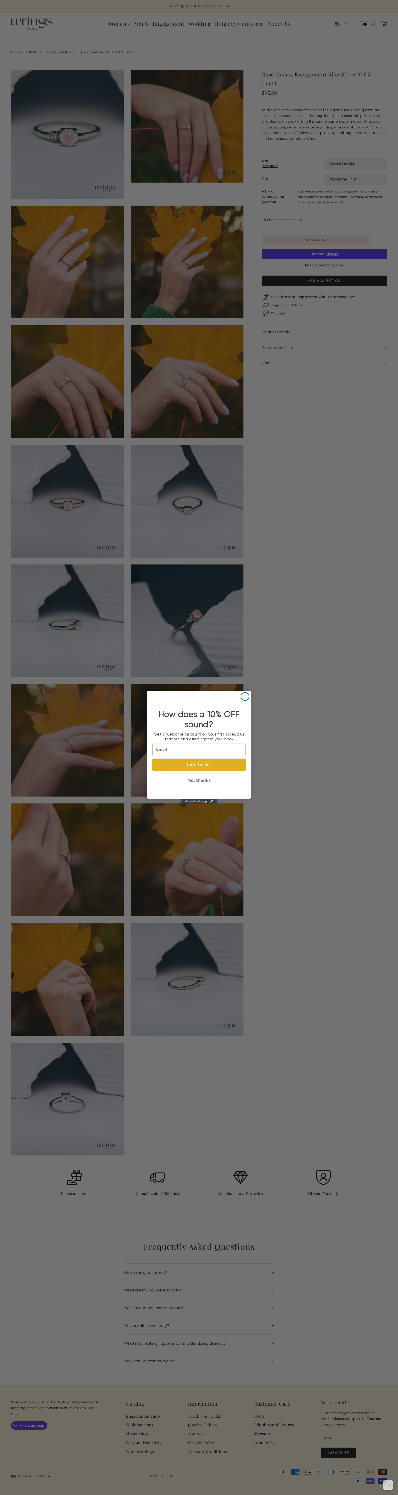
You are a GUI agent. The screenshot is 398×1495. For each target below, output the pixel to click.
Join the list (199, 765)
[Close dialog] (245, 696)
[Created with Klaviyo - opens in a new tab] (199, 801)
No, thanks (199, 780)
